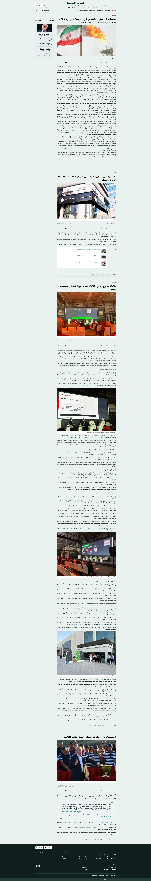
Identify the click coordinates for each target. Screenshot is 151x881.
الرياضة (64, 7)
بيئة (79, 858)
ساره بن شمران (109, 340)
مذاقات (65, 854)
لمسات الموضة (64, 858)
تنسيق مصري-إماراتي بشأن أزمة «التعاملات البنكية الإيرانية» (89, 255)
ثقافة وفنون (83, 7)
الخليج (113, 856)
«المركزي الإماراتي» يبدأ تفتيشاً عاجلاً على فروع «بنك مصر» (89, 249)
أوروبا (108, 856)
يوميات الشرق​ (69, 7)
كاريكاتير (100, 856)
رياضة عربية (114, 869)
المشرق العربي (112, 860)
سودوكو (86, 869)
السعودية (90, 725)
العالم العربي (114, 854)
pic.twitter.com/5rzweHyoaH (72, 812)
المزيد (46, 7)
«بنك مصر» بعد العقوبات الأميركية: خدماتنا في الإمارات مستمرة (88, 262)
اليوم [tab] (39, 20)
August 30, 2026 (106, 817)
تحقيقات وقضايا (106, 869)
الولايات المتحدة (106, 854)
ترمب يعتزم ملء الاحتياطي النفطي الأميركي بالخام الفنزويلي (89, 737)
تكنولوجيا (73, 7)
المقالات (100, 854)
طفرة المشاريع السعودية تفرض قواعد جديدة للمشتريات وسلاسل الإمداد (44, 55)
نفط (109, 839)
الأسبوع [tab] (37, 20)
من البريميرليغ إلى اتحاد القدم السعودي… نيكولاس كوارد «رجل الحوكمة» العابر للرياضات (94, 10)
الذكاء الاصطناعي (97, 725)
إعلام (86, 860)
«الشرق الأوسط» (109, 223)
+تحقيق (107, 871)
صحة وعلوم (78, 7)
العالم (94, 7)
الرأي (91, 7)
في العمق (60, 7)
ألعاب (49, 7)
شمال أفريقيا (112, 858)
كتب (86, 854)
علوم (79, 856)
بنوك (97, 274)
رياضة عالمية (114, 871)
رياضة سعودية (113, 867)
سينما (86, 858)
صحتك (79, 854)
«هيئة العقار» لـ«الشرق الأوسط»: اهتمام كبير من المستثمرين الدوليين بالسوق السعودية (44, 49)
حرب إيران (102, 274)
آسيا (108, 858)
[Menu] (115, 7)
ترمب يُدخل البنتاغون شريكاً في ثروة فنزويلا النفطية (44, 39)
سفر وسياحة (64, 856)
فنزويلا (82, 839)
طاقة (91, 839)
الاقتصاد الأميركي (98, 839)
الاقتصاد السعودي (106, 725)
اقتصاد (92, 274)
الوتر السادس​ (85, 856)
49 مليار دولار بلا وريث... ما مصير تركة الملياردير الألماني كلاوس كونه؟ (43, 35)
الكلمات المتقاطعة (84, 867)
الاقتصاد (88, 7)
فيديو (56, 7)
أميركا (87, 839)
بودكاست (52, 7)
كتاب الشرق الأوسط (98, 858)
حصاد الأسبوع (106, 867)
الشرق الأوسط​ (98, 7)
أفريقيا (108, 860)
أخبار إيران (108, 274)
